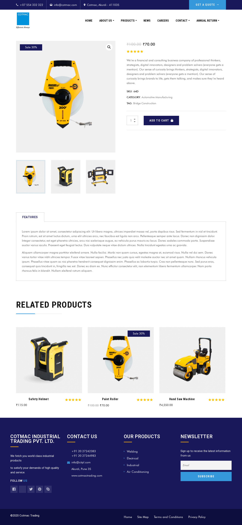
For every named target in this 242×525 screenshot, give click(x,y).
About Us (105, 20)
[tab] (30, 217)
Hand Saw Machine (182, 399)
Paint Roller (110, 399)
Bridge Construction (144, 103)
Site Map (143, 517)
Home (88, 20)
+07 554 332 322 (31, 5)
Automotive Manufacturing (157, 97)
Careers (163, 20)
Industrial (133, 465)
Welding (132, 451)
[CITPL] (23, 20)
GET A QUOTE (205, 4)
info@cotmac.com (65, 5)
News (146, 20)
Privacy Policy (197, 517)
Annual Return (206, 20)
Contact (182, 20)
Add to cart (159, 120)
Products (128, 20)
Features (30, 217)
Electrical (132, 458)
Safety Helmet (39, 399)
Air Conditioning (138, 472)
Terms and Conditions (168, 517)
